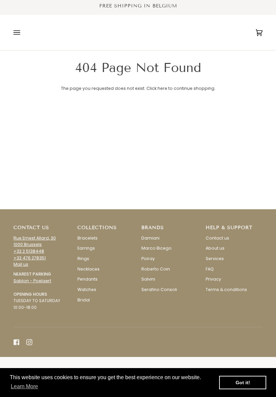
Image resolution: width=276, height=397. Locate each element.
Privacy (213, 279)
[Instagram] (29, 342)
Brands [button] (152, 227)
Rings (83, 258)
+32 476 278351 (29, 258)
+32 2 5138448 (28, 251)
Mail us (20, 264)
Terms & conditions (226, 289)
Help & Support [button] (229, 227)
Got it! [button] (243, 382)
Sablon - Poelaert (32, 281)
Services (215, 258)
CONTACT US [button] (31, 227)
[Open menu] (23, 32)
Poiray (148, 258)
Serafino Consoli (159, 289)
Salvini (148, 279)
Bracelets (87, 238)
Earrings (86, 248)
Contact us (217, 238)
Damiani (150, 238)
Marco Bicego (156, 248)
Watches (86, 289)
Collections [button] (97, 227)
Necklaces (88, 269)
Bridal (83, 300)
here (162, 88)
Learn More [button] (24, 386)
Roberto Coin (155, 269)
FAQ (210, 269)
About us (215, 248)
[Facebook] (16, 342)
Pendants (87, 279)
